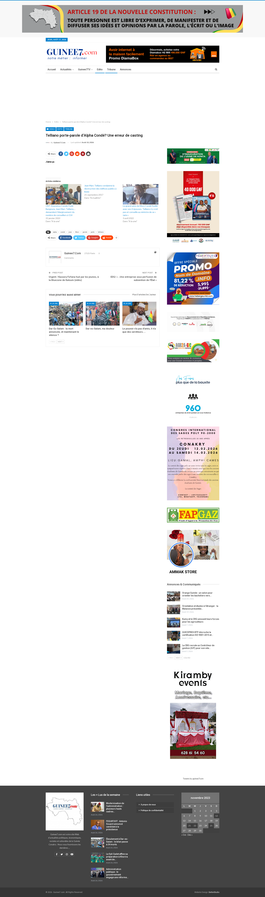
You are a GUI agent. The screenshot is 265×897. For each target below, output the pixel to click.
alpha (55, 232)
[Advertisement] (132, 96)
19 (216, 821)
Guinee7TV (84, 69)
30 (200, 830)
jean (70, 232)
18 (211, 821)
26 (216, 825)
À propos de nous (148, 805)
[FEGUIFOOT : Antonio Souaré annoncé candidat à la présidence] (97, 825)
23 (200, 825)
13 (184, 821)
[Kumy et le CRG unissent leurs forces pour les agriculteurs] (173, 622)
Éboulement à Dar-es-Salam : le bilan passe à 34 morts (117, 842)
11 (211, 816)
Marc (77, 232)
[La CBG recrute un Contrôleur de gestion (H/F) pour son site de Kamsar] (173, 649)
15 (195, 821)
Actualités (65, 69)
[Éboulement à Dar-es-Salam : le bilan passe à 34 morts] (97, 842)
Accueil (52, 69)
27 (184, 830)
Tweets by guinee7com (193, 778)
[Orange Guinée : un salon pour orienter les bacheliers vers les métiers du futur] (173, 596)
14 (189, 821)
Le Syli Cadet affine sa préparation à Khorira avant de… (117, 857)
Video (52, 129)
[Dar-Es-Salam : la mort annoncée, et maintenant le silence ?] (66, 313)
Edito (100, 69)
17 (206, 821)
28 (189, 830)
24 (206, 825)
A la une (54, 303)
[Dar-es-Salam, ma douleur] (103, 313)
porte (92, 232)
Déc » (190, 835)
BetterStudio (214, 892)
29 (195, 830)
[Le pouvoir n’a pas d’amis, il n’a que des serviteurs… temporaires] (139, 313)
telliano (101, 232)
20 (184, 825)
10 (206, 816)
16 (200, 821)
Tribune (111, 69)
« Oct (183, 835)
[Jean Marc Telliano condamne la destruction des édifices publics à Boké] (103, 191)
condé (62, 232)
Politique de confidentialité (152, 810)
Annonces (125, 69)
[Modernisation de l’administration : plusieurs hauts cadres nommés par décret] (97, 807)
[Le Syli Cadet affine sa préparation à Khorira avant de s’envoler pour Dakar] (97, 857)
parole (85, 232)
